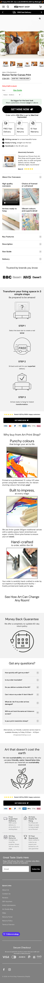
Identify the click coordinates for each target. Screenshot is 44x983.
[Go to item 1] (5, 64)
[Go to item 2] (12, 64)
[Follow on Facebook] (3, 969)
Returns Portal (7, 917)
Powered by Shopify (23, 976)
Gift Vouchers (7, 901)
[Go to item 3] (20, 64)
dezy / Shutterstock (9, 72)
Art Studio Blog (7, 909)
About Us (5, 890)
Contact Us (6, 894)
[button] (2, 12)
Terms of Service (8, 924)
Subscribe (36, 869)
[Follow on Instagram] (9, 969)
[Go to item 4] (27, 64)
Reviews (5, 898)
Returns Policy (7, 921)
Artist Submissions (9, 905)
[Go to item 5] (34, 64)
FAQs (4, 913)
